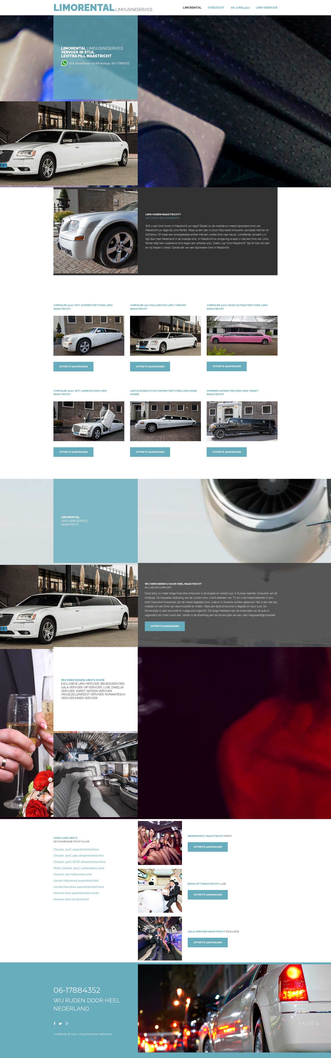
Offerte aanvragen (73, 366)
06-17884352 (240, 7)
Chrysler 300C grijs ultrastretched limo (78, 855)
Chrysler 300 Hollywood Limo (72, 874)
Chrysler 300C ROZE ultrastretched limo (79, 861)
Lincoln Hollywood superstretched (75, 880)
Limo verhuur (267, 7)
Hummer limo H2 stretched (71, 899)
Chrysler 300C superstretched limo (76, 849)
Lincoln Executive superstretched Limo (78, 886)
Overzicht (216, 7)
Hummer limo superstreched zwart (76, 893)
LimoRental (84, 7)
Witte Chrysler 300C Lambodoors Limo (78, 868)
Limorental (192, 7)
